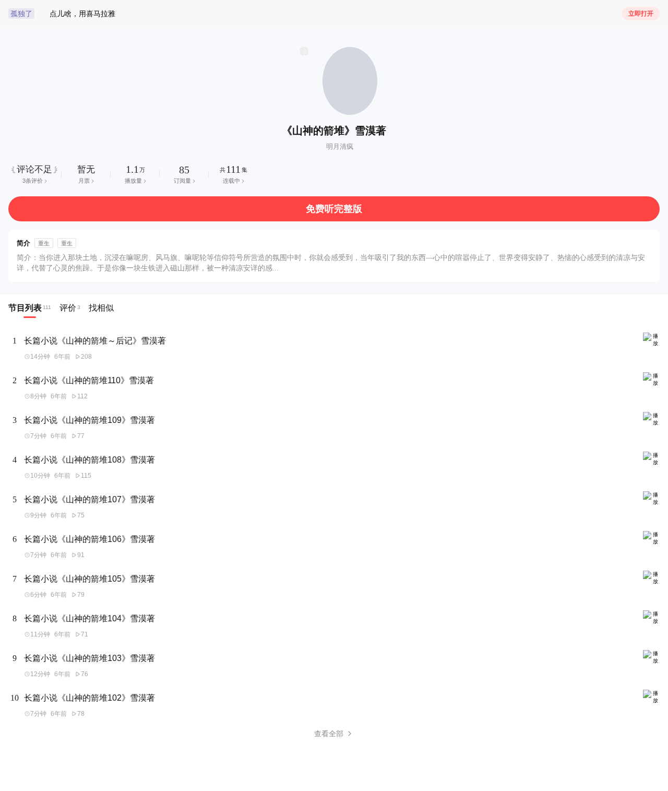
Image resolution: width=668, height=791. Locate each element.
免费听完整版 (334, 209)
